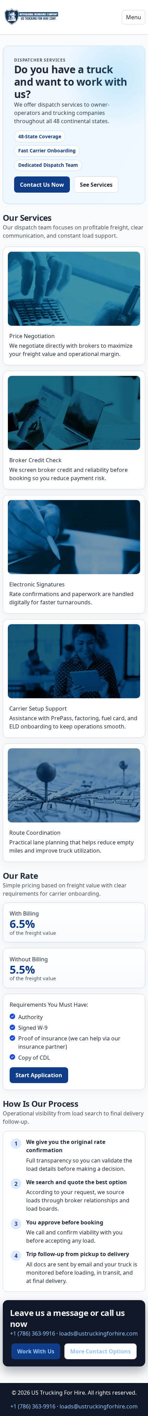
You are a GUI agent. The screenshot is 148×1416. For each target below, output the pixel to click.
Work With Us (35, 1351)
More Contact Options (100, 1351)
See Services (96, 184)
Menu (133, 17)
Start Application (38, 1075)
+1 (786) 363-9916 (32, 1333)
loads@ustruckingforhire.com (98, 1333)
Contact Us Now (42, 184)
